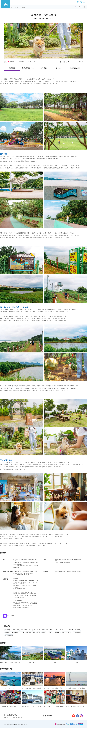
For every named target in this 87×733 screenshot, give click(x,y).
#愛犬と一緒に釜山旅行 (38, 630)
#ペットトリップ (25, 630)
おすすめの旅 (15, 7)
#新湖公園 (77, 630)
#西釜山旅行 (16, 630)
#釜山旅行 (7, 630)
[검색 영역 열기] (81, 3)
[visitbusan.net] (5, 4)
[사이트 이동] (73, 715)
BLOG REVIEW (75, 68)
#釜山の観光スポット (61, 630)
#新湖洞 (71, 630)
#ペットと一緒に (66, 633)
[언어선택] (78, 2)
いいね (79, 62)
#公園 (38, 633)
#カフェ (50, 633)
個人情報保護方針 (47, 716)
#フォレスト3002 (30, 633)
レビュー (31, 62)
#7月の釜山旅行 (9, 635)
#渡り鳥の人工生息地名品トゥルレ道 (14, 633)
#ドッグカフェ (49, 630)
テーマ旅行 (22, 7)
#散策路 (44, 633)
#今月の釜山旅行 (77, 633)
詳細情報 (12, 68)
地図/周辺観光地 (27, 68)
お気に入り (65, 62)
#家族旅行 (57, 633)
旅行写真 (43, 68)
